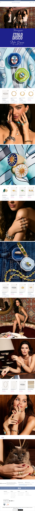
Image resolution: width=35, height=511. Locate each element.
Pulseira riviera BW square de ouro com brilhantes (31, 389)
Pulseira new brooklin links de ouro (14, 98)
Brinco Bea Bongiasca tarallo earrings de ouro (31, 195)
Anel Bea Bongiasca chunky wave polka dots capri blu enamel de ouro (22, 195)
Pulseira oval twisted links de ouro (22, 98)
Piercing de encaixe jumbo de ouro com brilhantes (31, 292)
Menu (0, 2)
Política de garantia (13, 497)
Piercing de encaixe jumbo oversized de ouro (22, 292)
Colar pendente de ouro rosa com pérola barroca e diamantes (14, 389)
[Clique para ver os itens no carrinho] (33, 2)
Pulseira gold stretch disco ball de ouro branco (5, 98)
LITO (2, 196)
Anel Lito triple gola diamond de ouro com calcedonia (4, 195)
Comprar (5, 102)
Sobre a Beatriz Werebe (6, 492)
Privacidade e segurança (13, 492)
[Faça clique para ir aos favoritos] (31, 2)
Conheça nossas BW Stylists (21, 492)
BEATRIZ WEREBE (3, 99)
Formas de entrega (13, 496)
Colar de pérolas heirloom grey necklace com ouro (5, 389)
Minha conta (27, 492)
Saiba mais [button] (20, 508)
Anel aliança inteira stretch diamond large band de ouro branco (14, 292)
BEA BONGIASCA (12, 196)
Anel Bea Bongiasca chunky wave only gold (14, 195)
